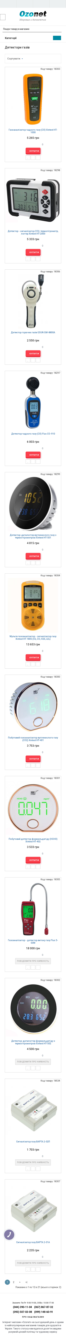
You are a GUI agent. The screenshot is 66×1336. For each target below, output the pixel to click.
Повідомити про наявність (33, 961)
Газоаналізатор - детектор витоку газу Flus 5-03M (33, 941)
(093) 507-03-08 (22, 1311)
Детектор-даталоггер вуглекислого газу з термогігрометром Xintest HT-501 (33, 536)
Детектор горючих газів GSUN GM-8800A (33, 332)
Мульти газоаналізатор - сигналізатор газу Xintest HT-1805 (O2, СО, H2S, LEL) (33, 637)
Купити (34, 151)
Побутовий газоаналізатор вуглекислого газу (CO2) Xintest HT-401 (33, 739)
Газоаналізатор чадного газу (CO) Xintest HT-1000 (33, 131)
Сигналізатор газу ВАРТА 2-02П (33, 1141)
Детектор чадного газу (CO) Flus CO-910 (33, 433)
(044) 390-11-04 (22, 1307)
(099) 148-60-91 (43, 1311)
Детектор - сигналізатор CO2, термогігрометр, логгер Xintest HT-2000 (33, 232)
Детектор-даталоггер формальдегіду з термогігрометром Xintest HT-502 (33, 1042)
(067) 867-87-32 (43, 1307)
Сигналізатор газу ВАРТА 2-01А (33, 1242)
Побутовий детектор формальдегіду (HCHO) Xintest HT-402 (33, 840)
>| (26, 1282)
